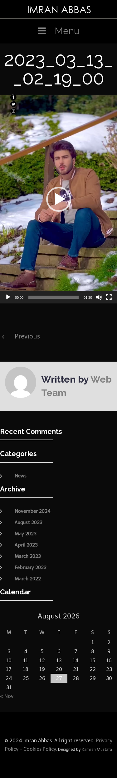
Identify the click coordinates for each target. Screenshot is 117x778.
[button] (58, 199)
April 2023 (26, 545)
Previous (27, 336)
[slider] (53, 297)
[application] (58, 199)
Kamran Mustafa (97, 749)
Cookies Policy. (40, 749)
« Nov (6, 696)
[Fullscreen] (109, 297)
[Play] (8, 297)
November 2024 (33, 511)
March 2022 (28, 579)
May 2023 (26, 533)
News (21, 476)
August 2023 (28, 522)
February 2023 (30, 567)
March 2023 (28, 556)
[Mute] (99, 297)
